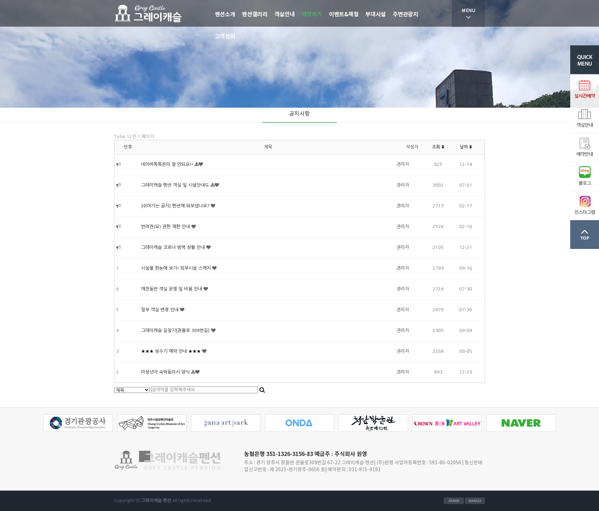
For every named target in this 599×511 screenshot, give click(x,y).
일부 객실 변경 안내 (160, 309)
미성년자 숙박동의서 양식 (166, 372)
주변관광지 (405, 14)
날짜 (464, 147)
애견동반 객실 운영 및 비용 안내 (172, 289)
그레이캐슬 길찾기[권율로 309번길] (176, 330)
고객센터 (225, 36)
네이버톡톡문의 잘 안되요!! (167, 164)
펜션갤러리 (254, 14)
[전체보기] (468, 13)
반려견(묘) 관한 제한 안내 (166, 226)
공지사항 (299, 114)
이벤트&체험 (343, 14)
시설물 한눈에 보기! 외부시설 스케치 (176, 268)
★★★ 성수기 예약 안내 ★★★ (171, 351)
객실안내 (285, 14)
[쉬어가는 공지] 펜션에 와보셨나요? (176, 206)
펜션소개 (225, 14)
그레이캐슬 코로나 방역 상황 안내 (173, 247)
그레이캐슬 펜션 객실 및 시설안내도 (175, 185)
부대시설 (375, 14)
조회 (437, 147)
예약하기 (312, 14)
